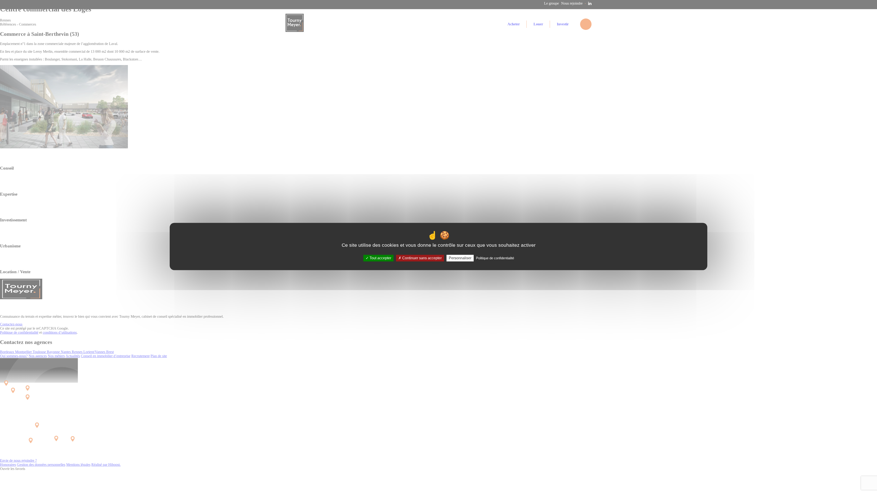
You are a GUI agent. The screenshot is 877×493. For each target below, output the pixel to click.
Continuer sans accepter (421, 258)
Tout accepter (380, 258)
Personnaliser (460, 258)
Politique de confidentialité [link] (495, 258)
